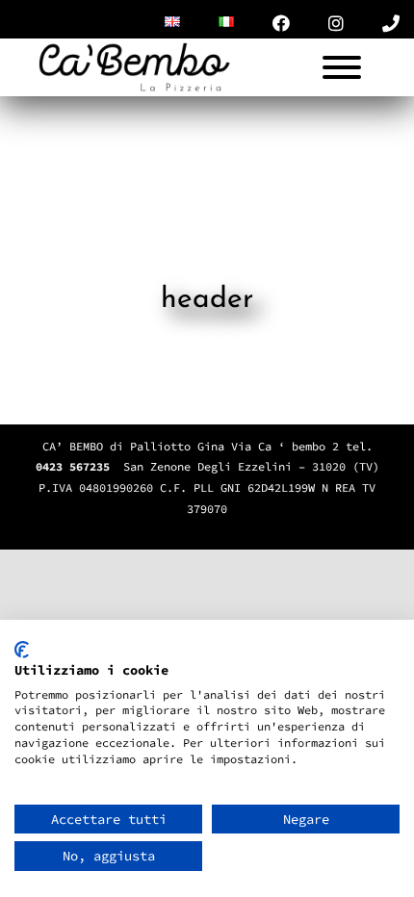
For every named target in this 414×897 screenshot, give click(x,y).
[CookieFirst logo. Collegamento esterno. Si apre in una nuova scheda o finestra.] (21, 649)
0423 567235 (73, 466)
